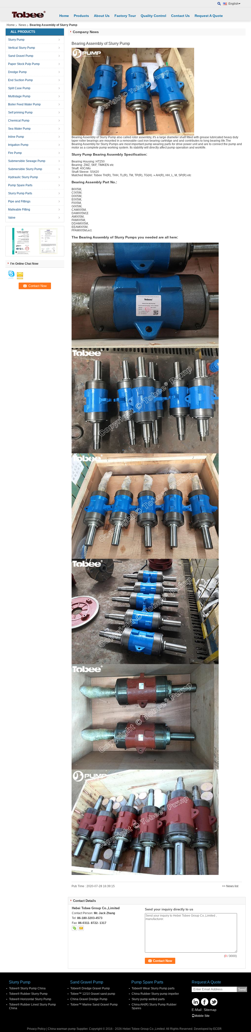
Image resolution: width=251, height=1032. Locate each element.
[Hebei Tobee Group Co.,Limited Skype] (74, 928)
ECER (217, 1029)
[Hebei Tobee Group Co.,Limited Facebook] (205, 1002)
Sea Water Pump (19, 128)
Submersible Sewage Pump (26, 161)
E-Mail (196, 1010)
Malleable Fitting (19, 209)
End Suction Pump (20, 80)
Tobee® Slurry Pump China (27, 988)
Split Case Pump (19, 88)
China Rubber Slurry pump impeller (155, 993)
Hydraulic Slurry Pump (23, 177)
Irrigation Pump (18, 145)
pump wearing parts (158, 144)
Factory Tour (125, 16)
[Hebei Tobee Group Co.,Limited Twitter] (214, 1002)
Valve (11, 217)
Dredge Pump (17, 72)
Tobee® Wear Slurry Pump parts (153, 988)
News (22, 25)
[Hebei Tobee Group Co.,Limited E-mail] (81, 928)
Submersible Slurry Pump (25, 169)
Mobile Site (202, 1016)
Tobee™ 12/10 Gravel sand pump (92, 993)
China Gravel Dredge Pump (88, 999)
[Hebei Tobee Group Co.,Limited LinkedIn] (196, 1002)
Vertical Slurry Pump (21, 48)
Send (242, 989)
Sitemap (210, 1010)
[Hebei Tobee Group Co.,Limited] (219, 4)
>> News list (230, 886)
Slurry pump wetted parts (148, 999)
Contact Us (180, 16)
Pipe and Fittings (19, 201)
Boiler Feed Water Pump (24, 104)
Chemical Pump (18, 120)
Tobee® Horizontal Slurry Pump (30, 999)
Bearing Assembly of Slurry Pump (94, 137)
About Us (102, 16)
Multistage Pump (19, 96)
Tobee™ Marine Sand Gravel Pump (94, 1004)
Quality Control (153, 16)
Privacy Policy (36, 1029)
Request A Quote (209, 16)
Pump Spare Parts (20, 185)
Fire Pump (15, 153)
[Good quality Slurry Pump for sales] (21, 241)
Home (64, 16)
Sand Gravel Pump (20, 56)
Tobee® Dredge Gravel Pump (90, 988)
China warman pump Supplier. (68, 1029)
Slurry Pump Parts (20, 193)
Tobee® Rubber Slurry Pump (28, 993)
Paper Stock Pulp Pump (24, 64)
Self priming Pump (20, 112)
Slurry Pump (16, 39)
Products (81, 16)
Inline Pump (16, 136)
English (233, 3)
